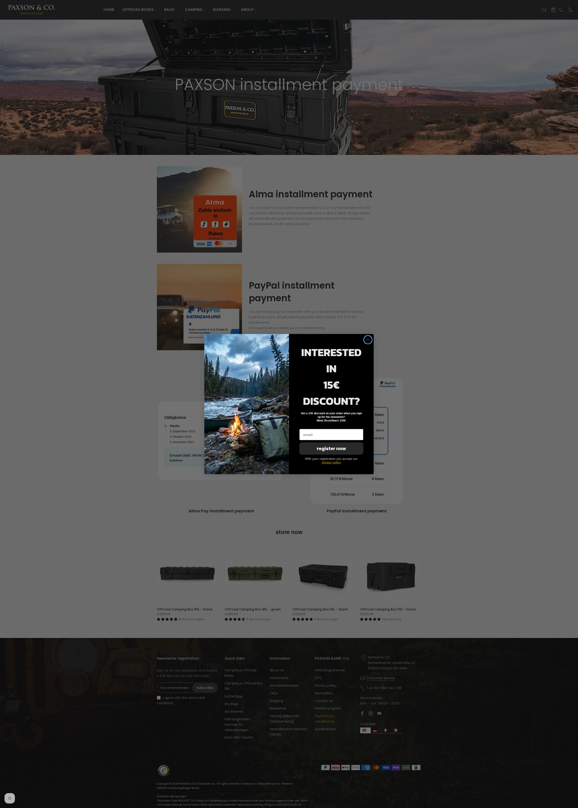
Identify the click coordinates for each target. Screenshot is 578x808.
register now (331, 448)
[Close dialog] (368, 340)
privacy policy (331, 462)
